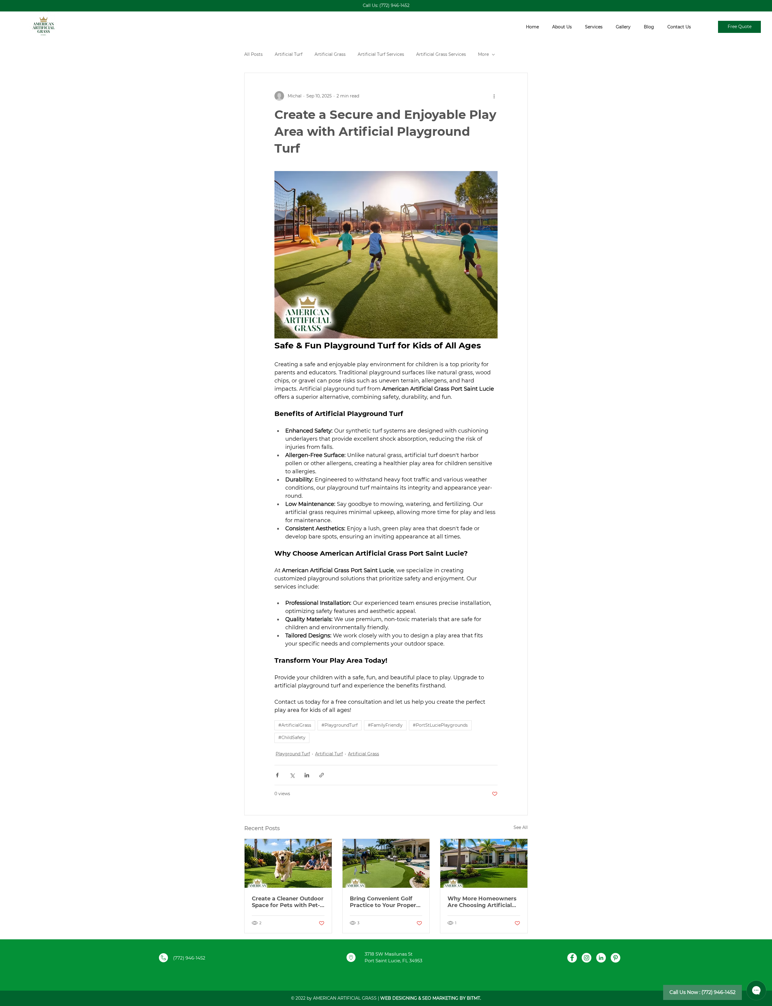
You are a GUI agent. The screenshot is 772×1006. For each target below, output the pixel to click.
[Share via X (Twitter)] (292, 775)
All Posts (253, 54)
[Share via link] (321, 775)
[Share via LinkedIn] (307, 775)
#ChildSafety (291, 737)
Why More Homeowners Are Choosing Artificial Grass (482, 902)
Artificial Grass (330, 54)
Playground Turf (293, 754)
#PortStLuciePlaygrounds (440, 725)
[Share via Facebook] (277, 775)
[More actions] (494, 96)
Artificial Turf (288, 54)
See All (521, 827)
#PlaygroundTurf (339, 725)
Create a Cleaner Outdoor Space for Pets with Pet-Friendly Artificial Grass (288, 902)
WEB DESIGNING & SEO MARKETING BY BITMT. (430, 998)
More (483, 54)
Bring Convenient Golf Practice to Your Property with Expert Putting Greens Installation (386, 902)
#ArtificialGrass (294, 725)
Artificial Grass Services (441, 54)
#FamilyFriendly (385, 725)
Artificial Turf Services (381, 54)
